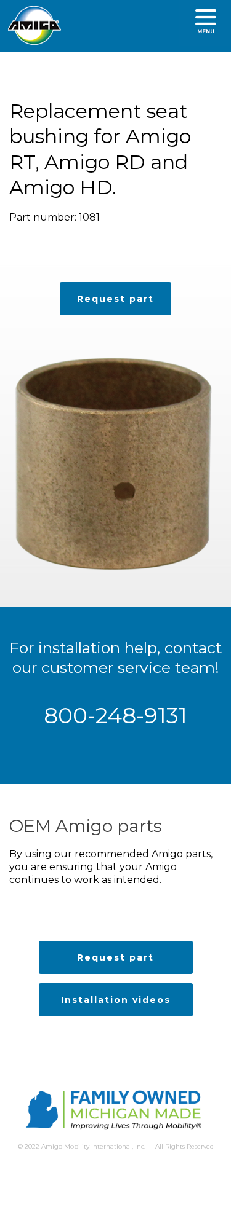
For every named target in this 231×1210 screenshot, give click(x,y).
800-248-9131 (115, 715)
